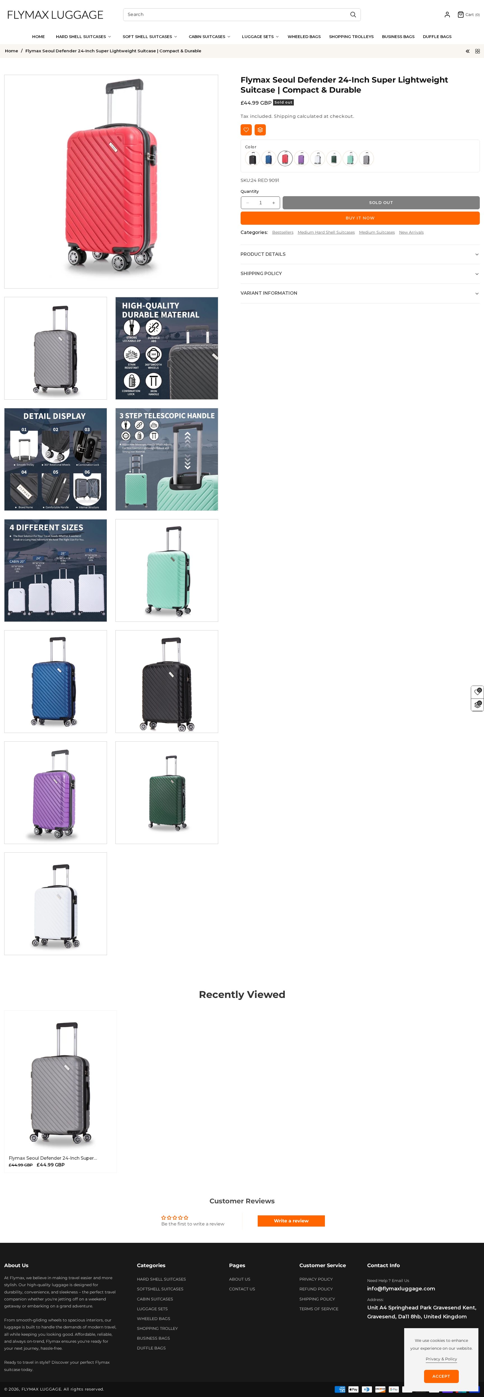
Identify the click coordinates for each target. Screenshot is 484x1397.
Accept (441, 1376)
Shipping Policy (317, 1299)
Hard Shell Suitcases (161, 1279)
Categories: (254, 232)
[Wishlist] (246, 129)
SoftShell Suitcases (160, 1288)
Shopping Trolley (157, 1328)
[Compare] (260, 129)
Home (11, 50)
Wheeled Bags (153, 1318)
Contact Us (242, 1288)
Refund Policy (316, 1288)
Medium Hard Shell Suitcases (326, 232)
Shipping (285, 116)
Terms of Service (318, 1308)
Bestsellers (283, 232)
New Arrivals (411, 232)
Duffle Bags (151, 1348)
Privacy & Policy (441, 1358)
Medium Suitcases (377, 232)
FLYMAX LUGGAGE (41, 1389)
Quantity (250, 191)
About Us (239, 1279)
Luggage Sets (152, 1308)
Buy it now (360, 218)
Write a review (291, 1220)
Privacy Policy (316, 1279)
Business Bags (153, 1338)
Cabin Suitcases (155, 1299)
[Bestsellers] (477, 50)
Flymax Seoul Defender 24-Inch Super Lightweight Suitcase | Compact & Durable (57, 1158)
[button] (82, 36)
